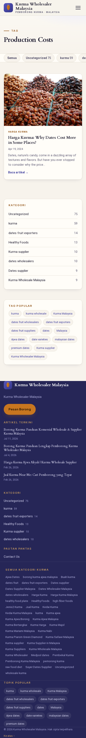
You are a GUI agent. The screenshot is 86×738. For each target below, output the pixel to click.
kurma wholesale (36, 313)
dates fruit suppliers (23, 330)
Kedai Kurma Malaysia (18, 613)
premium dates (20, 348)
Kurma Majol (56, 624)
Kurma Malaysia (62, 313)
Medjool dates (40, 655)
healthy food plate (16, 601)
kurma (66, 58)
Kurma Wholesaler (16, 655)
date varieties (40, 339)
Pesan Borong (20, 409)
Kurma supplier (43, 252)
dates (46, 330)
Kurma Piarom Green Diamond (23, 637)
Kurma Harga (38, 624)
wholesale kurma (15, 673)
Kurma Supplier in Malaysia (43, 643)
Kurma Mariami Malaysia (20, 631)
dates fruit (11, 582)
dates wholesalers (43, 261)
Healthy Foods (43, 242)
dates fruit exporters (43, 233)
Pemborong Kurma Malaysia (22, 661)
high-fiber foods (63, 601)
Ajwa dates (18, 339)
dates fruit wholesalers (25, 322)
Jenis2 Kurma (13, 607)
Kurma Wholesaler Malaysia (27, 356)
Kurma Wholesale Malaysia (43, 280)
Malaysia (62, 330)
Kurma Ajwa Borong (17, 619)
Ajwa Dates (12, 577)
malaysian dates (65, 339)
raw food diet (13, 667)
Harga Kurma (39, 594)
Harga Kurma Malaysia (64, 594)
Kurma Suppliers (15, 649)
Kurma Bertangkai (16, 624)
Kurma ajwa (53, 613)
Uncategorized (38, 58)
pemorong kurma (53, 661)
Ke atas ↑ (9, 735)
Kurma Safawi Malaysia (60, 637)
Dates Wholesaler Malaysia (55, 588)
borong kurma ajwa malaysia (40, 577)
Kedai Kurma (50, 607)
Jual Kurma (32, 607)
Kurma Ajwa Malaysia (45, 619)
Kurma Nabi (45, 631)
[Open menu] (78, 7)
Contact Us (12, 557)
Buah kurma (68, 577)
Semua (12, 58)
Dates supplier (43, 271)
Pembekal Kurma (63, 655)
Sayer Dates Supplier (38, 667)
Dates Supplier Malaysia (20, 588)
